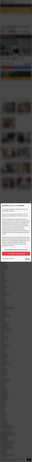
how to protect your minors (8, 258)
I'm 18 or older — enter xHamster (16, 253)
